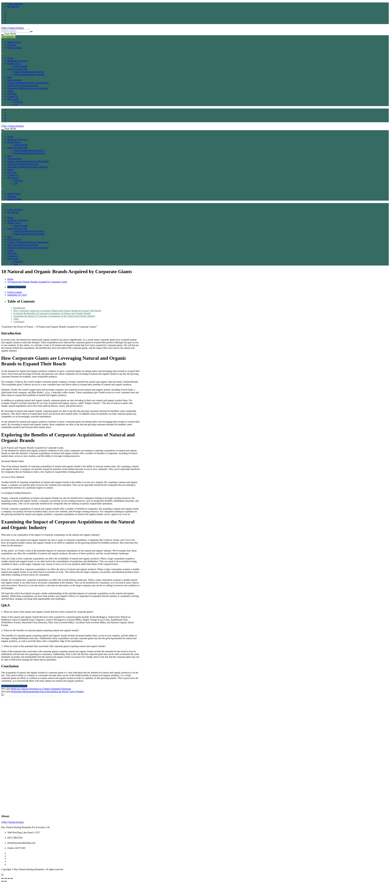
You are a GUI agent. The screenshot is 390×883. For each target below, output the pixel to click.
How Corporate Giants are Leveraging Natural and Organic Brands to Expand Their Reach (57, 310)
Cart (15, 104)
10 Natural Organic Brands (14, 686)
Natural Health (14, 47)
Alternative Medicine (27, 88)
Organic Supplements (28, 82)
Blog (9, 77)
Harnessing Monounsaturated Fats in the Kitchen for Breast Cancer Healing (47, 691)
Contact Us (12, 96)
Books (10, 91)
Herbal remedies (29, 74)
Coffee (46, 392)
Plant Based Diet (22, 85)
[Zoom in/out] (2, 878)
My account (13, 99)
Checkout (18, 102)
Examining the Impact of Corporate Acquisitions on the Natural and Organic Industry (54, 316)
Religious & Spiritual (17, 60)
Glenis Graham (14, 292)
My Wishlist (13, 6)
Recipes (14, 80)
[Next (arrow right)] (5, 881)
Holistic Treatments (16, 287)
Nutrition (11, 45)
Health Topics (14, 42)
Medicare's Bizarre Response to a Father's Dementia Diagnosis (41, 688)
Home (10, 58)
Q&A (16, 319)
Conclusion (18, 321)
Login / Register (15, 3)
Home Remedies (28, 71)
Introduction (19, 308)
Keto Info (12, 93)
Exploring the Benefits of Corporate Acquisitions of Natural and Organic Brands (52, 313)
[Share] (8, 878)
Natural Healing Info (17, 69)
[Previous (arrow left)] (2, 881)
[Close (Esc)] (11, 878)
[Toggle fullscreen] (5, 878)
